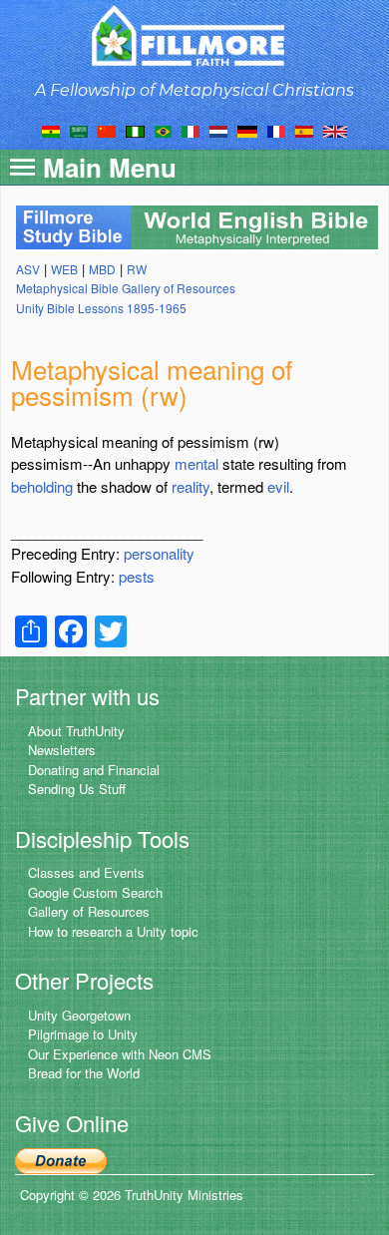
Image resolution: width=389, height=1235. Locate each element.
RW (137, 268)
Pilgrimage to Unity (83, 1034)
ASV (28, 268)
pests (137, 576)
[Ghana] (51, 130)
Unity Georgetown (79, 1015)
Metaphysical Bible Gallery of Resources (125, 287)
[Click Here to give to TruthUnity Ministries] (61, 1158)
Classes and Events (86, 872)
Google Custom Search (95, 892)
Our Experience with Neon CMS (119, 1053)
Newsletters (62, 749)
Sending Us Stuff (77, 788)
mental (196, 463)
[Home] (195, 35)
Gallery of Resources (89, 911)
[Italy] (190, 130)
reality (190, 486)
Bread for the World (84, 1072)
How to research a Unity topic (113, 931)
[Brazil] (163, 130)
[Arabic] (79, 130)
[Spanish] (304, 130)
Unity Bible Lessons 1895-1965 (101, 307)
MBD (102, 268)
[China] (107, 130)
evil (278, 486)
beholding (42, 486)
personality (159, 553)
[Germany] (247, 130)
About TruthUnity (76, 730)
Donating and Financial (94, 769)
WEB (64, 268)
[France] (276, 130)
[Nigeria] (135, 130)
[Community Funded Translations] (335, 130)
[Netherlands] (218, 130)
